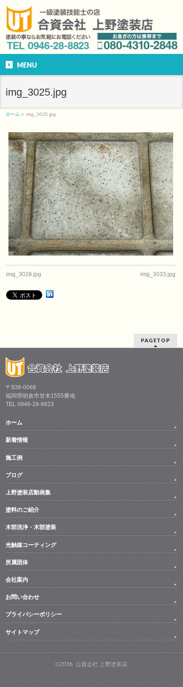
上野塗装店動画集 (28, 492)
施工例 (14, 457)
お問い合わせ (22, 597)
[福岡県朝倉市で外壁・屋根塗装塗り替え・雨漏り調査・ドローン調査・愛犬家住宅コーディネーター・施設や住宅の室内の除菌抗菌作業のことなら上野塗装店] (79, 27)
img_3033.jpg (157, 274)
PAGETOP (155, 340)
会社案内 (17, 579)
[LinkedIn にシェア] (49, 294)
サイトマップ (22, 632)
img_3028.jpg (23, 274)
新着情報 (17, 440)
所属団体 (17, 562)
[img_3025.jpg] (90, 194)
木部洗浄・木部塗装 (31, 527)
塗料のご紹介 (22, 509)
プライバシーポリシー (34, 614)
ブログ (14, 475)
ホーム (14, 422)
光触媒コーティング (31, 545)
